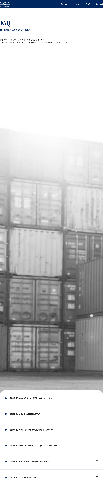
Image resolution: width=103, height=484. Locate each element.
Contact (99, 4)
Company (65, 4)
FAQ (88, 4)
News (77, 4)
